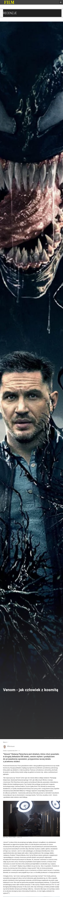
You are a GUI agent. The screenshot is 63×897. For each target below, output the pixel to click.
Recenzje (10, 13)
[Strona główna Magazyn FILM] (9, 2)
